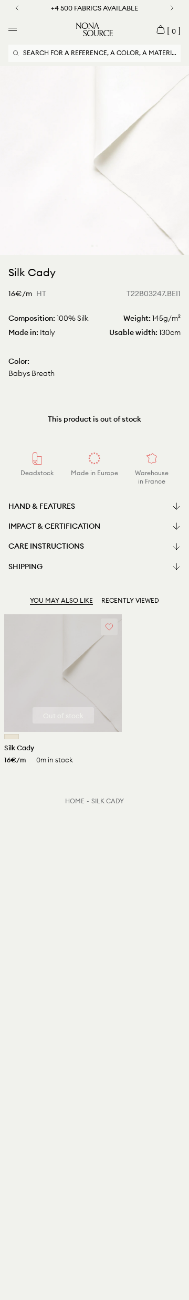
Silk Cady (107, 801)
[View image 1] (92, 246)
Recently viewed (130, 600)
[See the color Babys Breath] (11, 736)
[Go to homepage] (94, 29)
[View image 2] (97, 246)
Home (75, 801)
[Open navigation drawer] (12, 29)
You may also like (61, 600)
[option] (94, 160)
